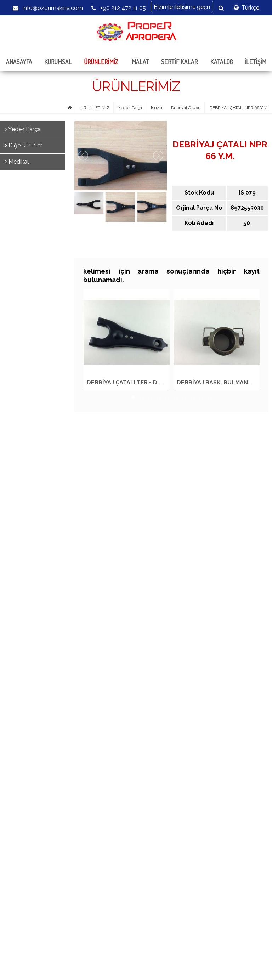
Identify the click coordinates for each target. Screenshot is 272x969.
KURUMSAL (58, 62)
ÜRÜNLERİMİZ (101, 62)
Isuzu (156, 107)
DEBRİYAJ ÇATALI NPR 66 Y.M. (239, 107)
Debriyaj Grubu (186, 107)
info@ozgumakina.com (52, 8)
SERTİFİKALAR (179, 62)
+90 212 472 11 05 (122, 8)
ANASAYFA (19, 62)
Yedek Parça (130, 107)
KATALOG (221, 62)
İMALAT (139, 62)
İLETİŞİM (255, 62)
